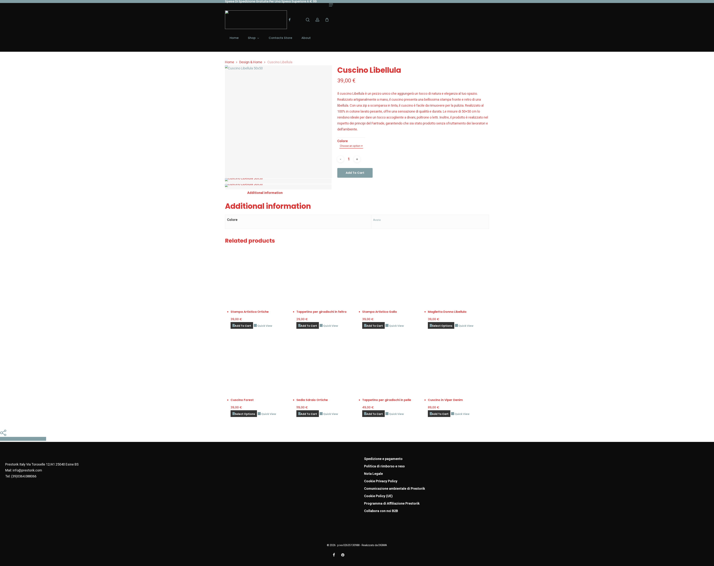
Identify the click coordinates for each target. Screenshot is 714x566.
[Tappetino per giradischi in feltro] (326, 276)
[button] (331, 5)
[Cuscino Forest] (261, 364)
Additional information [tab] (265, 193)
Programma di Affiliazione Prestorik (392, 503)
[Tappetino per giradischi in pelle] (392, 364)
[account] (317, 20)
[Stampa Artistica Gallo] (392, 276)
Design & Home (250, 62)
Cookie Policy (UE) (378, 496)
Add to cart (355, 173)
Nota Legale (373, 474)
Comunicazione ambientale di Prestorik (394, 488)
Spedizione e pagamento (383, 459)
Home (229, 62)
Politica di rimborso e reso (384, 466)
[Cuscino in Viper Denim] (458, 364)
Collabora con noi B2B (381, 511)
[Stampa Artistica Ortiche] (261, 276)
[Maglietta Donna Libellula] (458, 276)
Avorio (377, 219)
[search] (307, 20)
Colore (342, 141)
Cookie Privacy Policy (380, 481)
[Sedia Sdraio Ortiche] (326, 364)
